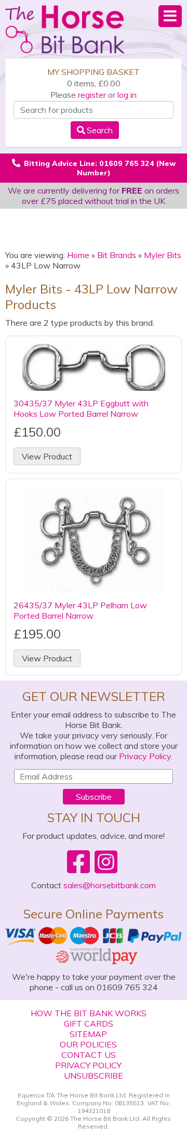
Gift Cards (88, 1023)
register (92, 94)
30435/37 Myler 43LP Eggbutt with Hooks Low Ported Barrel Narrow (81, 408)
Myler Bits (162, 255)
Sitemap (88, 1034)
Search (100, 130)
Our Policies (88, 1044)
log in (127, 94)
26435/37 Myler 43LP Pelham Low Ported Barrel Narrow (80, 610)
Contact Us (88, 1055)
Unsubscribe (93, 1075)
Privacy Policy (145, 756)
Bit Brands (116, 255)
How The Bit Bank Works (88, 1013)
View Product (47, 456)
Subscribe (94, 796)
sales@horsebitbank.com (109, 885)
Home (78, 255)
